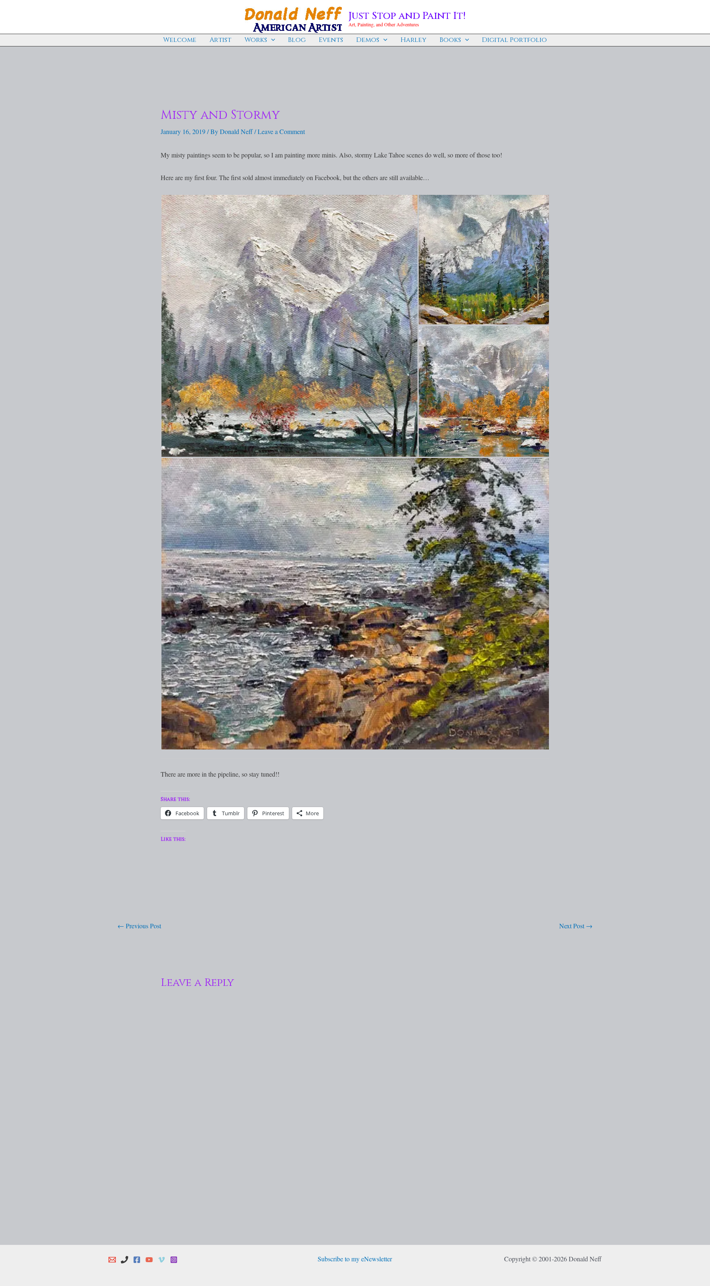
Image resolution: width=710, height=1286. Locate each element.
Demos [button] (367, 39)
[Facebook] (137, 1259)
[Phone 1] (124, 1259)
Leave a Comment (281, 131)
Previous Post (139, 925)
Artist (220, 39)
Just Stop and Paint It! (407, 16)
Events (331, 39)
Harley (413, 39)
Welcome (179, 39)
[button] (271, 40)
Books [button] (450, 39)
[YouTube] (149, 1259)
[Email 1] (112, 1259)
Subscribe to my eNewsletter (355, 1258)
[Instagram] (174, 1259)
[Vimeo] (161, 1259)
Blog (297, 39)
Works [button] (255, 39)
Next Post (575, 925)
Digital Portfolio (514, 39)
